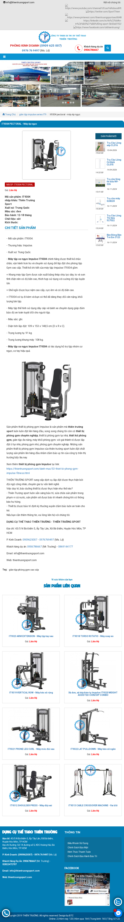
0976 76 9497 (30, 50)
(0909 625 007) (51, 45)
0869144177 (65, 546)
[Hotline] (6, 913)
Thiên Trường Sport (12, 98)
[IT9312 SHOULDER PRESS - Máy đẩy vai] (31, 783)
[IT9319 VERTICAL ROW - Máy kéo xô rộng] (31, 670)
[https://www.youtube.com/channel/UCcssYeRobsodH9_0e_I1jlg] (93, 6)
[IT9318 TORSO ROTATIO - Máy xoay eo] (93, 614)
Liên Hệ (13, 190)
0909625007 (30, 539)
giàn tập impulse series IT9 (32, 114)
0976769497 (46, 539)
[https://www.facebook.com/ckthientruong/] (96, 27)
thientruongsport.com (20, 877)
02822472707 (9, 864)
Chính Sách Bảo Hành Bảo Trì (82, 856)
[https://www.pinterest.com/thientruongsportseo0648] (93, 16)
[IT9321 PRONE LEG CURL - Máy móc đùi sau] (31, 727)
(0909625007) (25, 854)
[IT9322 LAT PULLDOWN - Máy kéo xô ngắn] (93, 727)
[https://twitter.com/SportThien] (103, 11)
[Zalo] (118, 901)
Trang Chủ (10, 114)
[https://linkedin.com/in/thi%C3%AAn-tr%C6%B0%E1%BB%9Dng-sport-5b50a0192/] (93, 22)
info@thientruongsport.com (19, 2)
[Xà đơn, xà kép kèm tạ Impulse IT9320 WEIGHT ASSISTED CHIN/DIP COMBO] (93, 670)
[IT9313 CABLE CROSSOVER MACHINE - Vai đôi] (93, 783)
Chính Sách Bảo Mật (78, 847)
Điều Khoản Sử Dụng (78, 843)
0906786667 (34, 546)
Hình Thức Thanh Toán (79, 852)
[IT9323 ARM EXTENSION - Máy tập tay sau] (31, 614)
